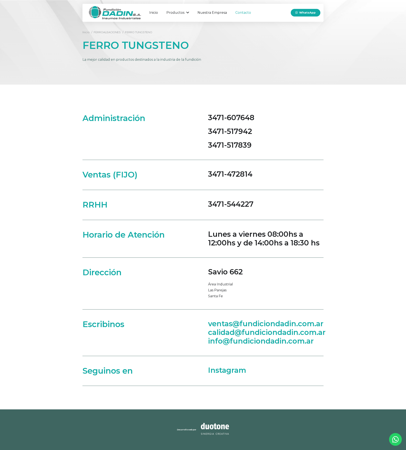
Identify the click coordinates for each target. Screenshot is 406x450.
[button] (395, 439)
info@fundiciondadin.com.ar (261, 341)
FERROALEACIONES (107, 32)
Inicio (86, 32)
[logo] (115, 13)
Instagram (227, 370)
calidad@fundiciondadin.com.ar (267, 332)
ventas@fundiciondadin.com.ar (266, 323)
